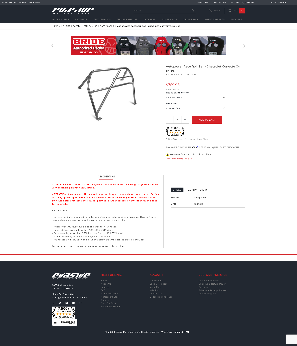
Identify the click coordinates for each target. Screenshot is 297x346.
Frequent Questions (242, 2)
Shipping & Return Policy (212, 283)
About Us (202, 2)
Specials (236, 19)
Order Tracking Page (161, 296)
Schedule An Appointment (213, 290)
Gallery (105, 300)
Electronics (102, 19)
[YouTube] (74, 304)
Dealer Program (207, 293)
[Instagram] (67, 304)
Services (203, 287)
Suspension (169, 19)
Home (104, 280)
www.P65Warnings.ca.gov (179, 159)
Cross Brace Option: (178, 93)
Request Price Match (198, 139)
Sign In (217, 10)
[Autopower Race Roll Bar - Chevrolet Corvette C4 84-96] (108, 95)
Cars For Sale (108, 303)
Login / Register (158, 283)
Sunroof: (171, 103)
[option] (148, 45)
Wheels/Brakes (214, 19)
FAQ (103, 290)
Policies (105, 287)
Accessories (60, 19)
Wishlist (154, 290)
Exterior (81, 19)
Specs (177, 189)
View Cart (155, 287)
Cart (237, 10)
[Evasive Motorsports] (73, 10)
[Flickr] (81, 304)
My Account (156, 280)
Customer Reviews (209, 280)
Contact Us (219, 2)
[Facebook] (54, 304)
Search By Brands (111, 306)
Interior (149, 19)
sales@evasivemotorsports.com (69, 297)
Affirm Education (110, 293)
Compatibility (197, 189)
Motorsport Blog (110, 296)
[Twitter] (61, 304)
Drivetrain (190, 19)
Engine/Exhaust (127, 19)
